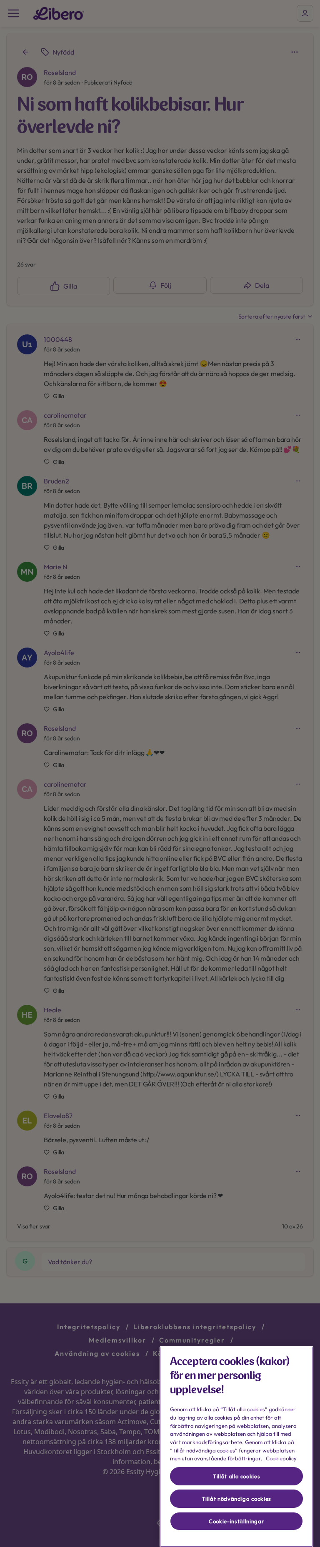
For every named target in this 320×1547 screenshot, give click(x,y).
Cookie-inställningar (236, 1521)
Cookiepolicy (281, 1458)
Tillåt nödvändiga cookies (236, 1498)
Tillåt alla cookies (236, 1476)
